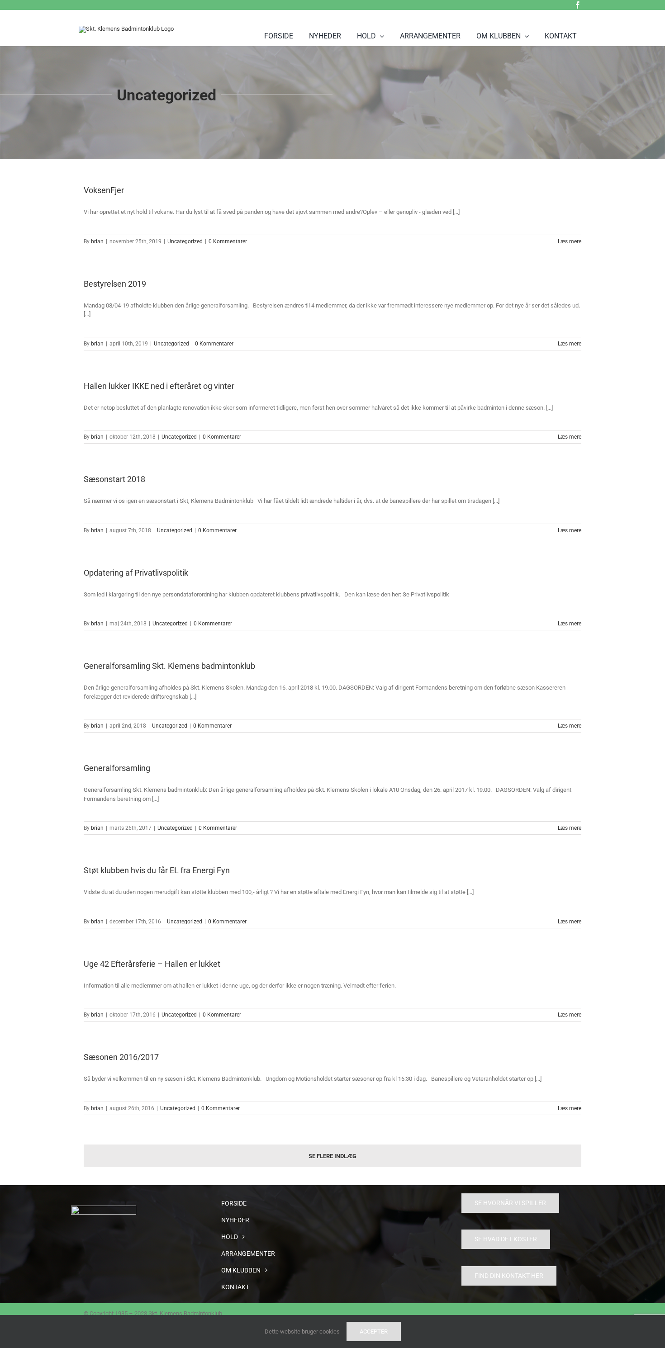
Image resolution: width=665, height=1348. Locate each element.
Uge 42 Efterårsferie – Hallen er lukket (152, 964)
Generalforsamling (117, 768)
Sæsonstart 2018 (114, 479)
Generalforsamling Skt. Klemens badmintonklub (169, 666)
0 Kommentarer (228, 241)
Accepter (374, 1331)
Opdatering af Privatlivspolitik (136, 572)
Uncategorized (185, 241)
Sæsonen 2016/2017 (121, 1057)
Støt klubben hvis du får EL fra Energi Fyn (157, 870)
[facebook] (577, 5)
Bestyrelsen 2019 (115, 284)
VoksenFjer (104, 190)
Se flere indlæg (332, 1156)
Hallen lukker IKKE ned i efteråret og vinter (159, 386)
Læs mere (569, 241)
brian (97, 241)
